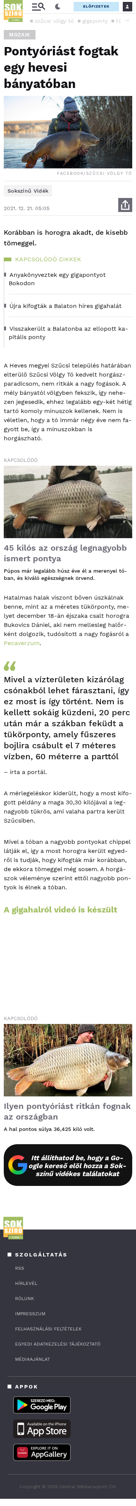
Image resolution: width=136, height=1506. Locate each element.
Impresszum (30, 1313)
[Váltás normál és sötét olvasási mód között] (57, 6)
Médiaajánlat (32, 1359)
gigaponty (95, 21)
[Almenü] (38, 6)
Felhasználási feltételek (48, 1329)
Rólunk (24, 1298)
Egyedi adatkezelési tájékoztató (57, 1344)
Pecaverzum (22, 643)
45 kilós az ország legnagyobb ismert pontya (65, 553)
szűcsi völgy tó (54, 21)
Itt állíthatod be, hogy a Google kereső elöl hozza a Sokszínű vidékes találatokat (77, 1166)
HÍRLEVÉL (26, 1283)
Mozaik (19, 35)
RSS (19, 1268)
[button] (126, 20)
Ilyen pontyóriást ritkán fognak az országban (67, 1111)
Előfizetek (96, 6)
